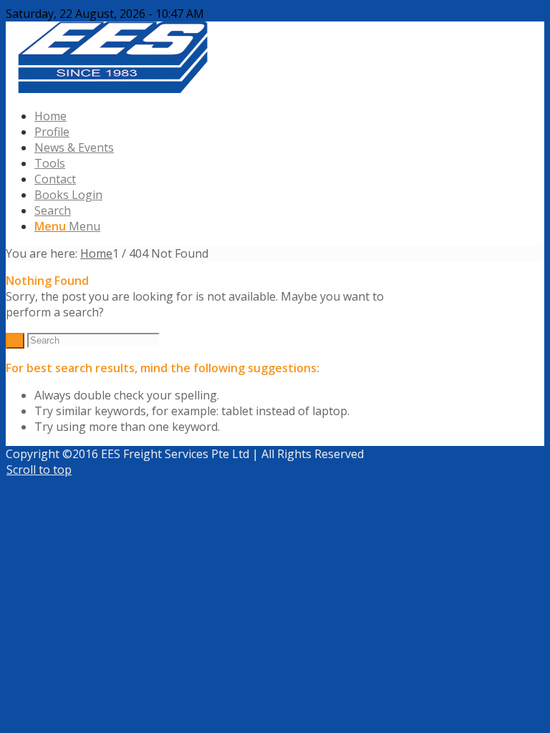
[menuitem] (289, 116)
